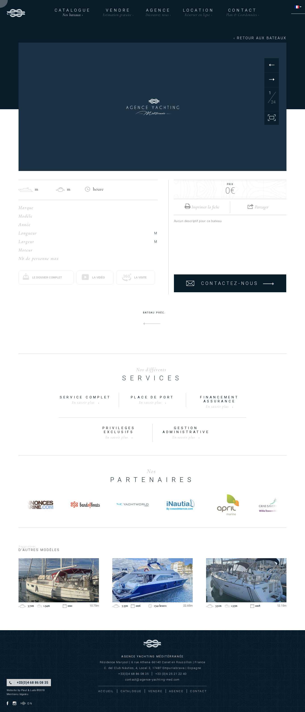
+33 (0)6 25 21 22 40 (171, 673)
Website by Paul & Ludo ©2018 (26, 690)
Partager (261, 207)
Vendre (118, 12)
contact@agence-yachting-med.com (152, 679)
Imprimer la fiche (204, 207)
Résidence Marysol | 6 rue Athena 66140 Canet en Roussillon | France (152, 662)
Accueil (106, 691)
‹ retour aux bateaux (260, 38)
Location (198, 12)
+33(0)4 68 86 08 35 (133, 673)
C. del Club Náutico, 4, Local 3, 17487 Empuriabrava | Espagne (152, 668)
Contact (242, 12)
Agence (158, 12)
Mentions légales (18, 694)
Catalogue (73, 12)
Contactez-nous (230, 283)
